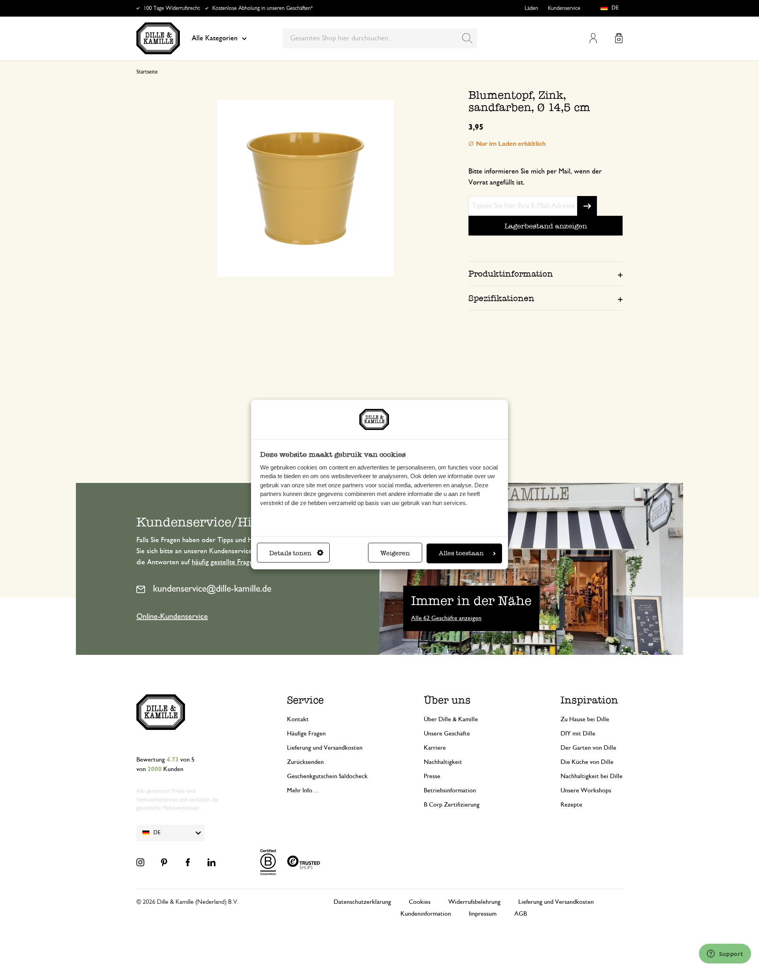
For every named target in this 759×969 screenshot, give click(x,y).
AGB (520, 914)
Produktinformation (510, 274)
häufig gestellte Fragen (224, 562)
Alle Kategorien (215, 38)
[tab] (545, 273)
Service (305, 700)
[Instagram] (140, 862)
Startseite (147, 72)
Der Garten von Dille (588, 748)
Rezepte (571, 804)
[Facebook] (188, 862)
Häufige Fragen (306, 733)
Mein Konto (593, 38)
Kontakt (298, 719)
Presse (432, 776)
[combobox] (379, 38)
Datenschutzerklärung (362, 902)
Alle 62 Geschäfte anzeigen (446, 618)
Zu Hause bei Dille (585, 719)
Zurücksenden (305, 762)
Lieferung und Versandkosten (325, 748)
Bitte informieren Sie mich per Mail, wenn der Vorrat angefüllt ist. (535, 177)
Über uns (447, 700)
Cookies (419, 902)
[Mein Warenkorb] (619, 38)
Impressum (483, 914)
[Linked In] (211, 862)
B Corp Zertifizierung (452, 804)
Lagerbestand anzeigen (545, 226)
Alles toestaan (461, 553)
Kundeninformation (425, 914)
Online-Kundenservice (172, 616)
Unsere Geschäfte (447, 733)
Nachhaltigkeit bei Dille (592, 776)
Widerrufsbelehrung (474, 902)
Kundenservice (564, 8)
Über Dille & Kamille (451, 719)
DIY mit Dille (578, 733)
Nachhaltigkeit (443, 762)
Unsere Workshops (586, 790)
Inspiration (589, 700)
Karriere (435, 748)
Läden (531, 8)
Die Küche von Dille (587, 762)
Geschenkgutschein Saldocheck (327, 776)
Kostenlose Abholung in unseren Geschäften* (262, 8)
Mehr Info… (303, 790)
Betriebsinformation (450, 790)
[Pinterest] (164, 862)
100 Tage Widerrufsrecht (171, 8)
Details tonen (290, 553)
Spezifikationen (501, 298)
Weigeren (395, 553)
